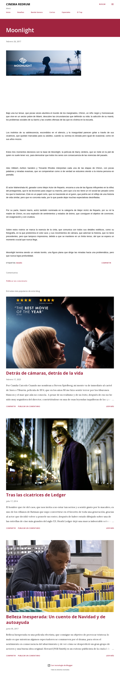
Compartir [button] (106, 263)
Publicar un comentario (16, 281)
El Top (79, 12)
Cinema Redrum (18, 4)
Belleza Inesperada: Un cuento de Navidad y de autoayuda (55, 619)
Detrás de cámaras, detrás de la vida (44, 373)
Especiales (66, 12)
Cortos (52, 12)
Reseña (19, 263)
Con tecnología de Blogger (61, 665)
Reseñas (20, 12)
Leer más (110, 406)
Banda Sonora (37, 12)
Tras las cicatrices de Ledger (36, 495)
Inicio (8, 12)
